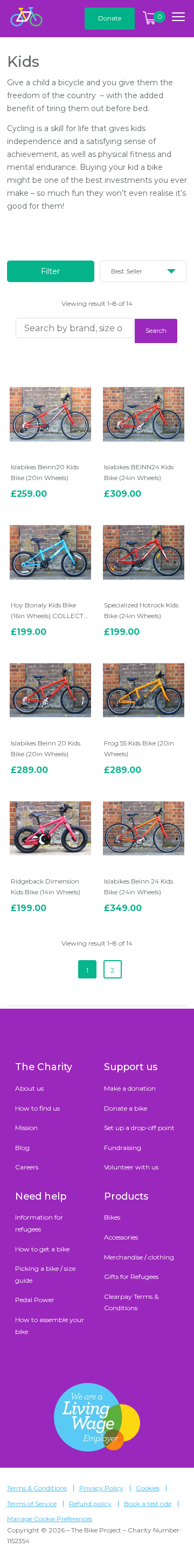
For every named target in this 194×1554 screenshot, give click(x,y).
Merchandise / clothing (139, 1257)
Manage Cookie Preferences (49, 1519)
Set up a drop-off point (139, 1128)
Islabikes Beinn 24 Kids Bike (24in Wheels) (138, 886)
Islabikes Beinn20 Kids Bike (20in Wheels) (45, 472)
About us (29, 1088)
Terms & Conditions (37, 1488)
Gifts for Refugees (131, 1276)
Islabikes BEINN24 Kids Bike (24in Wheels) (139, 472)
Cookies (148, 1488)
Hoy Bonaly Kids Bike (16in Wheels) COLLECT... (49, 610)
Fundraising (122, 1148)
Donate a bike (125, 1108)
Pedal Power (34, 1300)
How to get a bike (42, 1249)
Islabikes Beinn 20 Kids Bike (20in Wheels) (45, 748)
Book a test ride (147, 1504)
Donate (109, 18)
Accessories (121, 1237)
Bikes (112, 1217)
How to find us (37, 1108)
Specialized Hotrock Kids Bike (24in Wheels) (141, 610)
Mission (26, 1128)
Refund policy (90, 1504)
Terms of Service (32, 1504)
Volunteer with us (131, 1167)
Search (156, 330)
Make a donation (130, 1088)
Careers (26, 1167)
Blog (22, 1148)
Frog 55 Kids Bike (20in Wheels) (139, 748)
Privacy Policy (101, 1488)
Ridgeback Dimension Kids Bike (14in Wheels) (45, 886)
